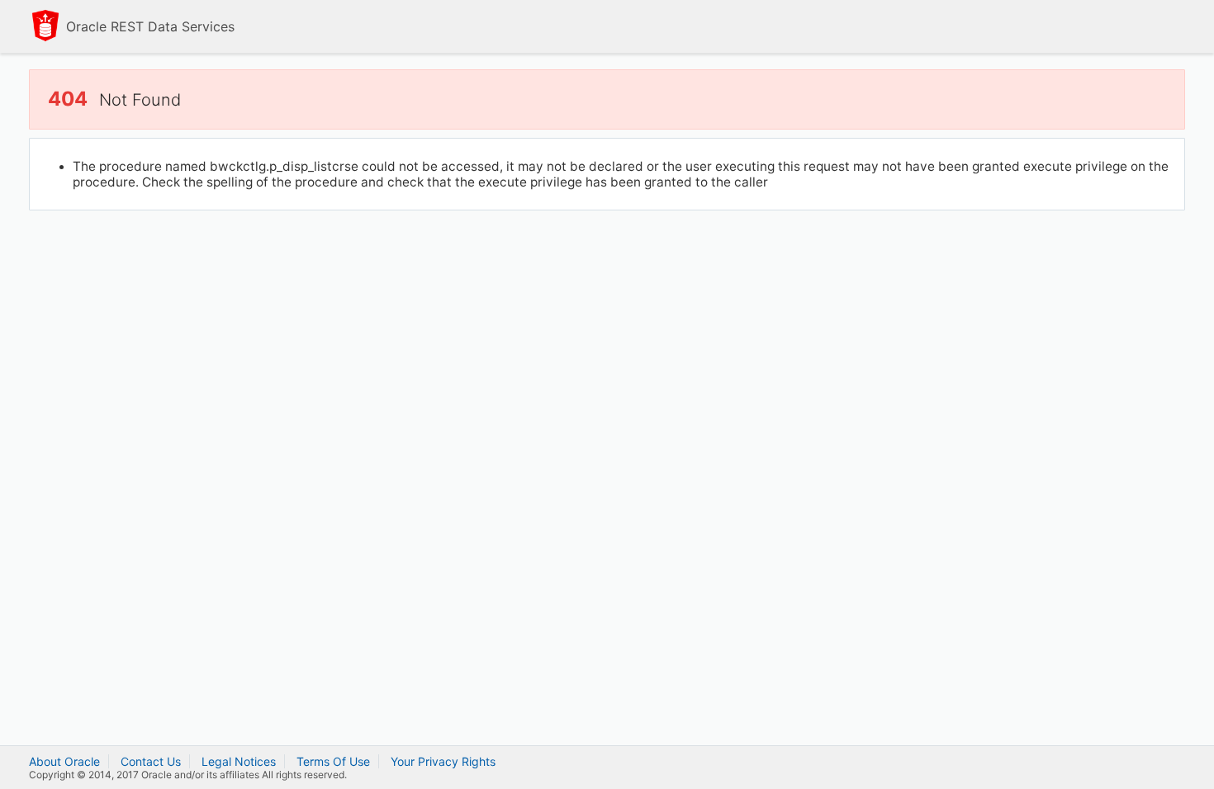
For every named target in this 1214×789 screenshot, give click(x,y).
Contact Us (151, 761)
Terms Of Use (333, 761)
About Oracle (64, 761)
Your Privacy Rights (443, 761)
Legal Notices (239, 761)
